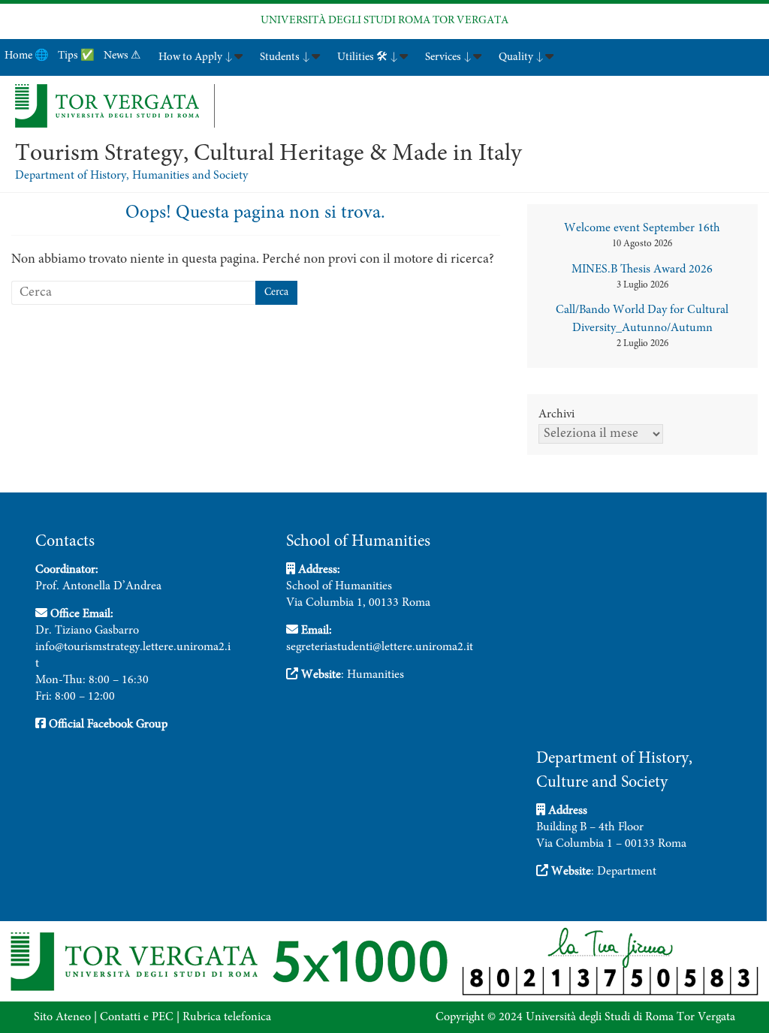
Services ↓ (448, 57)
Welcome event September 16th (642, 228)
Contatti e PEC (136, 1017)
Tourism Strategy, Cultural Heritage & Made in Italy (268, 155)
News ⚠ (122, 56)
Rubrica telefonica (226, 1017)
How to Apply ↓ (195, 57)
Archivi (556, 414)
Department (626, 872)
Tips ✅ (76, 56)
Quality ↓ (521, 57)
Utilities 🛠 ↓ (367, 57)
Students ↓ (285, 57)
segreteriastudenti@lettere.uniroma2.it (379, 647)
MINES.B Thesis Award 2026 (642, 270)
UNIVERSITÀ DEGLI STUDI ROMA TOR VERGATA (384, 20)
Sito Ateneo (62, 1017)
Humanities (375, 675)
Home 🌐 (27, 56)
